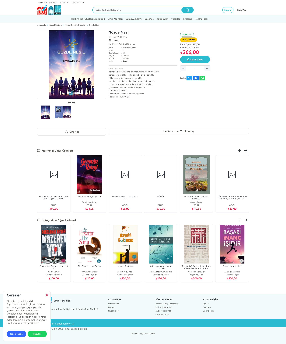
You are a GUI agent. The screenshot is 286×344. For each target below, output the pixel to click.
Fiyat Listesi (113, 311)
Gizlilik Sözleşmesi (163, 307)
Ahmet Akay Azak (89, 272)
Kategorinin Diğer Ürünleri (58, 220)
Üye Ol (206, 303)
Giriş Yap (242, 10)
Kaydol (228, 10)
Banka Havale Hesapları (48, 2)
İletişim (111, 307)
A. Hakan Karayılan (196, 272)
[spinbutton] (195, 68)
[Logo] (49, 10)
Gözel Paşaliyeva (89, 202)
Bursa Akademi (134, 18)
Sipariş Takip (65, 2)
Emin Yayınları (115, 18)
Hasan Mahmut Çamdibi (161, 272)
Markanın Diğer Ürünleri (56, 150)
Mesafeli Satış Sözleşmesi (167, 303)
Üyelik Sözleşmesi (163, 311)
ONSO (152, 333)
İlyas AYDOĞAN (119, 37)
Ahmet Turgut (196, 202)
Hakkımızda (113, 303)
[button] (183, 68)
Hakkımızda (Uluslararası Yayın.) (88, 18)
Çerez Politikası (162, 314)
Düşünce (149, 18)
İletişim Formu (78, 2)
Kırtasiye (187, 18)
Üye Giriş (207, 307)
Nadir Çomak (54, 272)
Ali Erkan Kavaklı (232, 272)
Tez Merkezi (201, 18)
